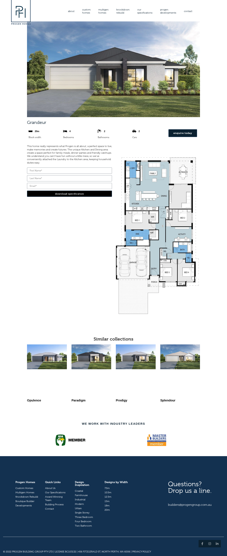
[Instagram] (209, 543)
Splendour (167, 400)
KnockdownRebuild (123, 11)
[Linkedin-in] (217, 543)
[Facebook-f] (202, 543)
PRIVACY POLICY (141, 551)
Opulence (34, 400)
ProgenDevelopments (168, 11)
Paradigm (78, 400)
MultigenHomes (103, 11)
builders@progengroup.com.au (190, 505)
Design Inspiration (82, 483)
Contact (188, 11)
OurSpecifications (144, 11)
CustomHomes (86, 11)
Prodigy (121, 400)
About (71, 11)
